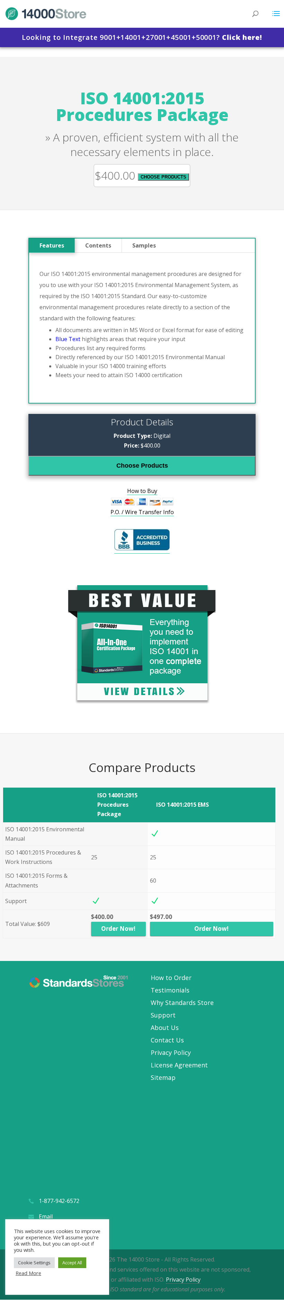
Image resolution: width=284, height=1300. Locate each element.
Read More (28, 1273)
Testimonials (170, 990)
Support (163, 1015)
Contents (98, 245)
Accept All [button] (72, 1262)
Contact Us (167, 1040)
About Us (165, 1027)
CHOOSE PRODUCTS (163, 177)
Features (51, 245)
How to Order (171, 977)
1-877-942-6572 (59, 1201)
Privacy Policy (171, 1052)
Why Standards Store (182, 1002)
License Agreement (179, 1065)
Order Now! (118, 929)
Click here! (242, 37)
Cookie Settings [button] (34, 1262)
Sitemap (163, 1077)
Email (46, 1216)
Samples (144, 245)
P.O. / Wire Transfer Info (142, 512)
